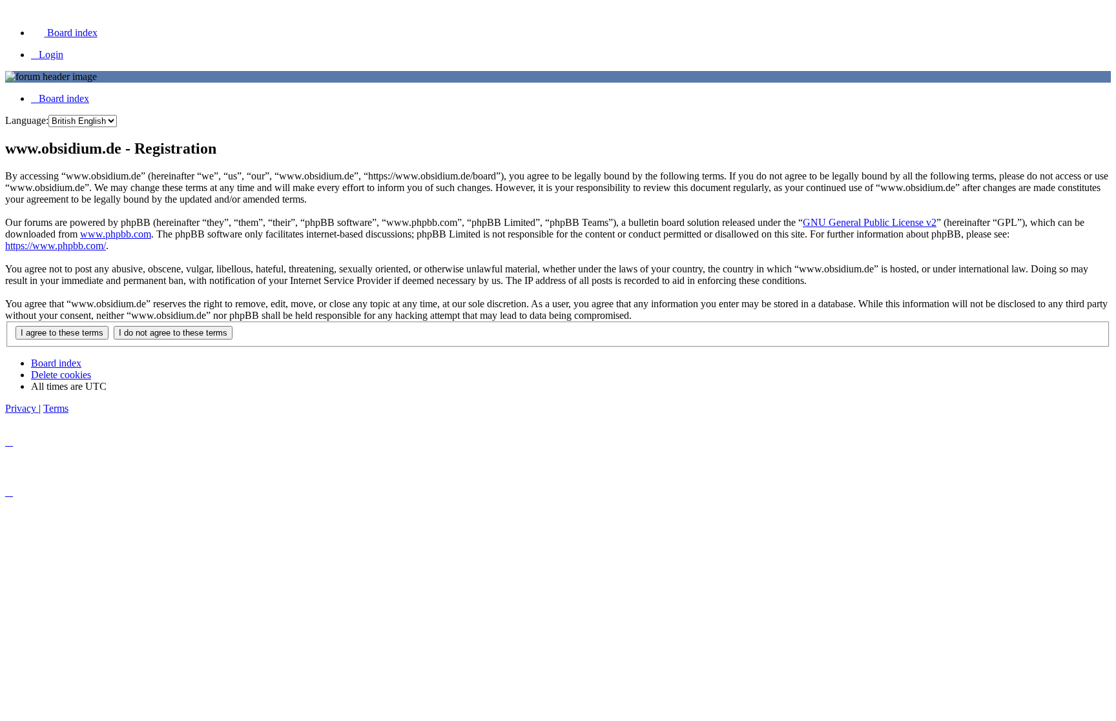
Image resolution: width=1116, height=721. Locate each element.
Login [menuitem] (51, 54)
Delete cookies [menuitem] (61, 374)
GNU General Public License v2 (869, 222)
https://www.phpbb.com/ (55, 245)
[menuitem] (64, 32)
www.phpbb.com (115, 233)
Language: (26, 120)
